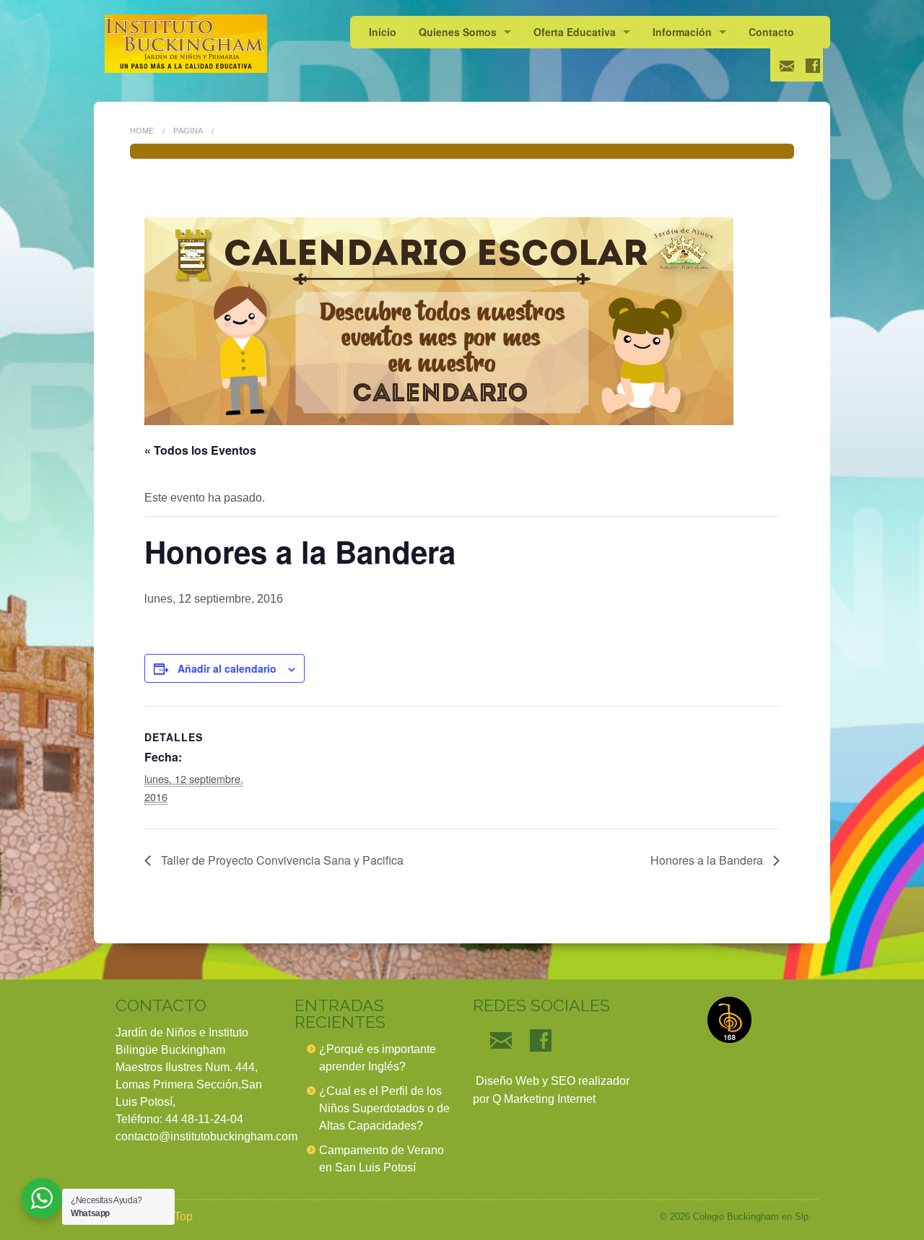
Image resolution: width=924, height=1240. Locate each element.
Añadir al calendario (227, 668)
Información (682, 32)
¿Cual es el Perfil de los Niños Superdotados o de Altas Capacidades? (384, 1108)
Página (188, 130)
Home (142, 130)
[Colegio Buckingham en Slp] (186, 43)
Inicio (382, 32)
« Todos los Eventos (200, 450)
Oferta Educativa (574, 32)
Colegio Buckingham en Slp (750, 1216)
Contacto (771, 32)
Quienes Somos (458, 32)
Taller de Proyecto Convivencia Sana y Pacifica (281, 860)
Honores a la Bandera (708, 860)
